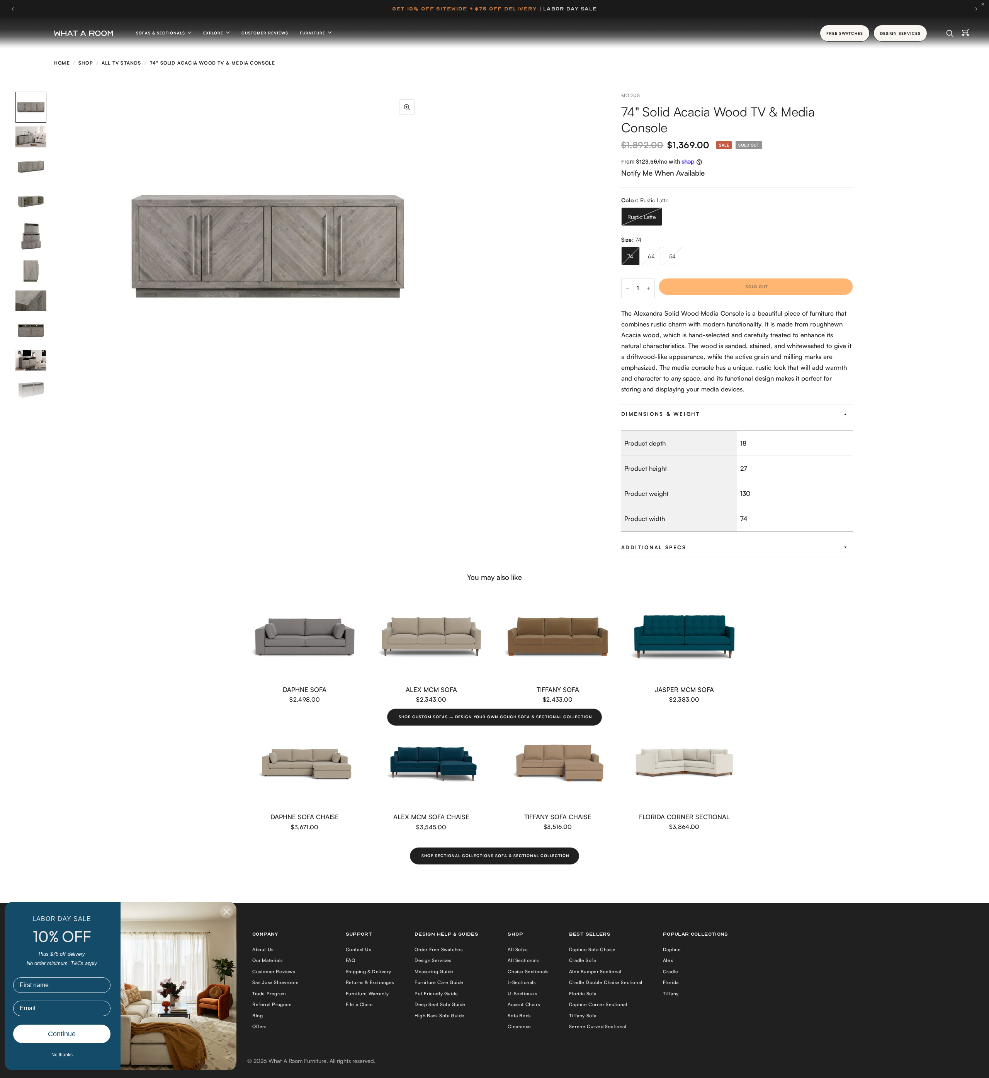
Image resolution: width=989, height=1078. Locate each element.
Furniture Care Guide (439, 982)
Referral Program (272, 1004)
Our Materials (267, 960)
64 (651, 256)
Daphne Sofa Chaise (304, 817)
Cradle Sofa (582, 960)
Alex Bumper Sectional (595, 971)
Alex (668, 960)
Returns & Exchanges (370, 982)
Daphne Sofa (304, 689)
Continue (62, 1034)
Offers (259, 1026)
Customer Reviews (264, 33)
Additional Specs (654, 547)
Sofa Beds (519, 1015)
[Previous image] (113, 246)
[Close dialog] (226, 912)
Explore (214, 33)
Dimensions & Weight (660, 414)
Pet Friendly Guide (436, 993)
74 (630, 256)
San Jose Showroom (275, 982)
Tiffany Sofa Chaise (557, 817)
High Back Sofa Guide (440, 1015)
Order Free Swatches (438, 949)
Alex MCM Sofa (431, 689)
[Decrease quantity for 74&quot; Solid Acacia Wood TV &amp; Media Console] (627, 288)
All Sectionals (523, 960)
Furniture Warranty (367, 993)
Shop (85, 63)
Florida (671, 982)
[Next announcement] (976, 9)
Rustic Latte (641, 217)
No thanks (62, 1054)
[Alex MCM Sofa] (431, 636)
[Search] (950, 33)
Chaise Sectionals (528, 971)
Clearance (519, 1026)
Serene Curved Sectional (598, 1026)
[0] (966, 33)
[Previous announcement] (12, 9)
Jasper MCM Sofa (684, 689)
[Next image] (422, 246)
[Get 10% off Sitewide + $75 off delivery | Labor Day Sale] (494, 9)
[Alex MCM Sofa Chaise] (431, 764)
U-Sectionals (522, 993)
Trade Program (269, 993)
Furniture (313, 33)
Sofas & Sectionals (161, 33)
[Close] (985, 4)
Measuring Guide (434, 971)
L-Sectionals (521, 982)
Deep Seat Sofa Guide (440, 1004)
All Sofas (517, 949)
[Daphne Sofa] (304, 636)
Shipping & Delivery (368, 971)
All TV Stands (121, 63)
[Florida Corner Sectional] (684, 764)
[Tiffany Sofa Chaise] (557, 764)
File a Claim (359, 1004)
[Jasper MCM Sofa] (684, 636)
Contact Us (358, 949)
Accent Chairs (524, 1004)
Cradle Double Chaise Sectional (605, 982)
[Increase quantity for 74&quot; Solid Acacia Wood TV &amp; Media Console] (648, 288)
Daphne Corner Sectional (598, 1004)
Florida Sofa (582, 993)
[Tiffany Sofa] (557, 636)
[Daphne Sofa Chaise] (304, 764)
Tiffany (671, 993)
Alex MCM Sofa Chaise (431, 817)
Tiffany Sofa (558, 689)
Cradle (670, 971)
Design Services (433, 960)
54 (672, 256)
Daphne (672, 949)
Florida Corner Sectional (684, 817)
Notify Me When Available (663, 172)
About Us (263, 949)
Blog (257, 1015)
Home (62, 63)
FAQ (350, 960)
